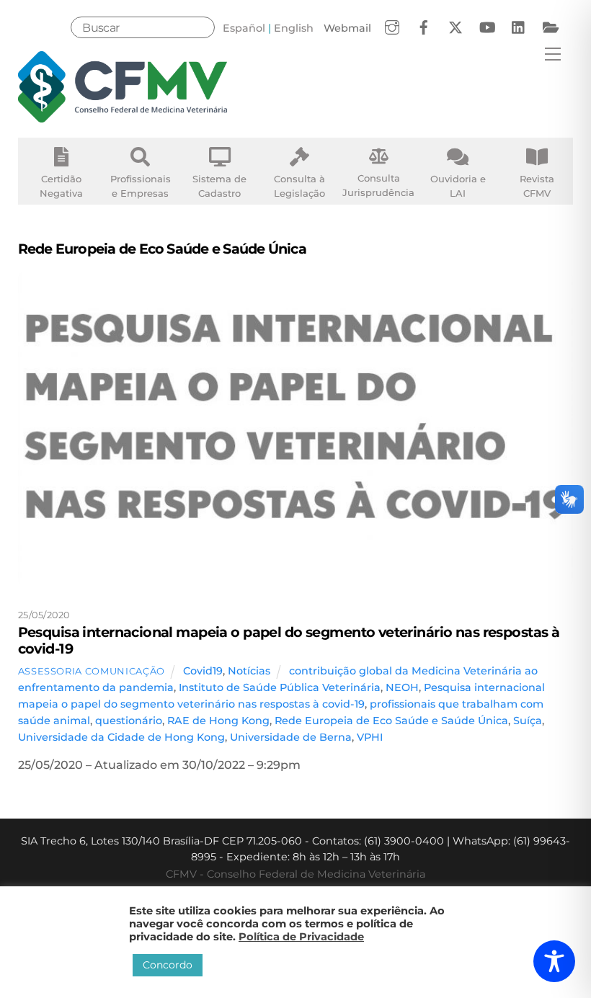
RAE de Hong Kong (218, 720)
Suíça (527, 720)
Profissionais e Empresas (140, 186)
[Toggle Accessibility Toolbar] (554, 961)
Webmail (347, 28)
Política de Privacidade (301, 936)
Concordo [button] (167, 964)
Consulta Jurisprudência (378, 185)
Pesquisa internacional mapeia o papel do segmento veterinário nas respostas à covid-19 (289, 640)
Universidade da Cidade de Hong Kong (121, 737)
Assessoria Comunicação (91, 671)
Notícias (249, 670)
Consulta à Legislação (299, 186)
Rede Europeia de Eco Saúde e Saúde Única (391, 720)
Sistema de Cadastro (219, 186)
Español (244, 28)
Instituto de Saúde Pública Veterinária (280, 687)
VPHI (370, 737)
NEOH (402, 687)
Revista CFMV (537, 186)
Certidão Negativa (61, 186)
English (294, 28)
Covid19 (203, 670)
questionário (128, 720)
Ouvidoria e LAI (458, 186)
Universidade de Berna (291, 737)
